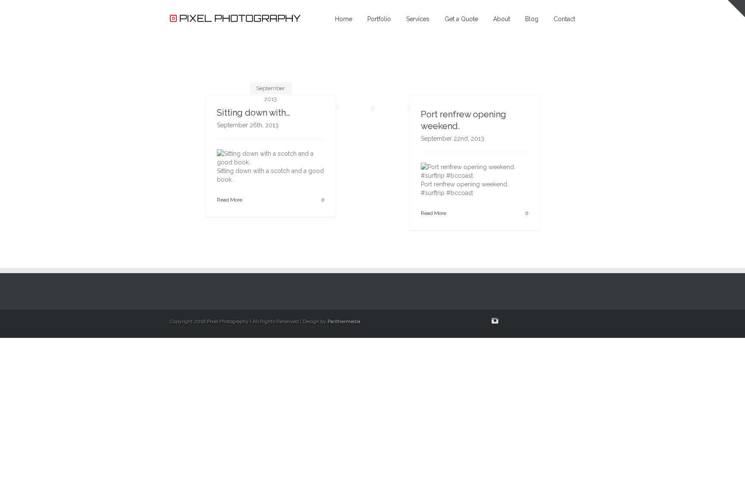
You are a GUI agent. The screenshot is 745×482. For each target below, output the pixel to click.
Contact (564, 19)
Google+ (528, 321)
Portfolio (379, 19)
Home (343, 19)
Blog (531, 19)
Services (417, 19)
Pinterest (545, 321)
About (501, 19)
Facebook (573, 320)
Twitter (560, 320)
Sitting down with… (253, 112)
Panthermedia (344, 321)
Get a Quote (461, 19)
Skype (511, 321)
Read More (229, 200)
